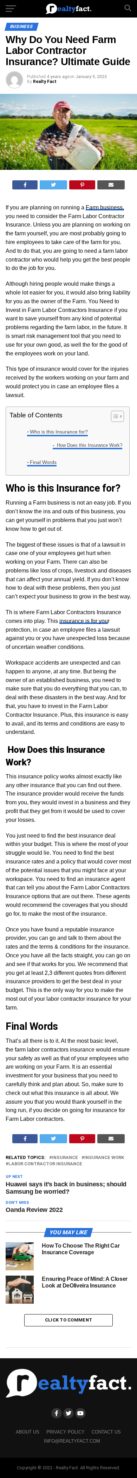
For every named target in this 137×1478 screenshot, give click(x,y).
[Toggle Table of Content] (114, 416)
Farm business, (105, 207)
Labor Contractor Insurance (45, 1164)
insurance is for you (83, 621)
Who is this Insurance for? (59, 432)
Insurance (65, 1158)
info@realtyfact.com (72, 1441)
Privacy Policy (65, 1432)
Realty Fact (45, 81)
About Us (27, 1432)
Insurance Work (104, 1158)
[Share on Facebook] (25, 184)
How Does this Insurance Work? (89, 445)
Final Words (43, 462)
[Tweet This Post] (53, 184)
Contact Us (106, 1432)
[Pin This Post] (82, 184)
